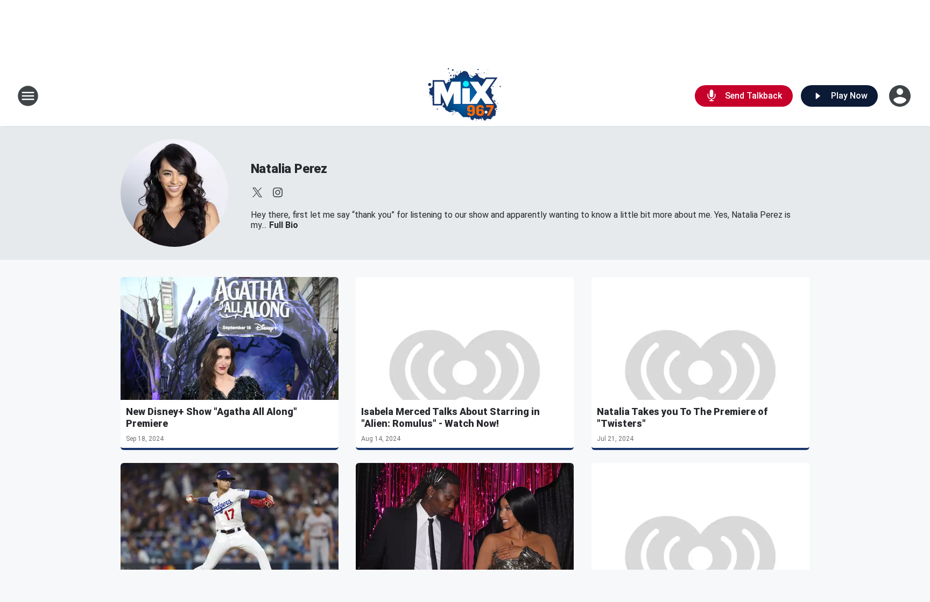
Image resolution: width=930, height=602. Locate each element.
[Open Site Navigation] (28, 96)
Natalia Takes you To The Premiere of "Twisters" (682, 417)
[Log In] (901, 96)
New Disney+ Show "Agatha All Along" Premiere (211, 417)
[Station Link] (465, 96)
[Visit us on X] (257, 192)
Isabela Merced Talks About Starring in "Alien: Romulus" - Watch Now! (450, 417)
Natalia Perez (289, 168)
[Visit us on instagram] (277, 192)
